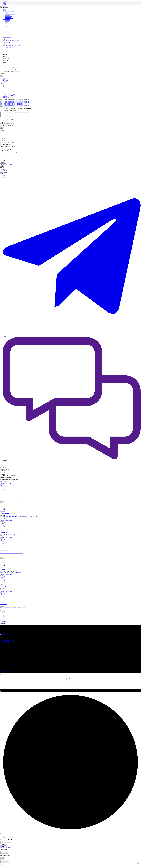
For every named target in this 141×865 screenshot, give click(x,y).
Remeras (6, 22)
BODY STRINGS (8, 17)
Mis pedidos (5, 663)
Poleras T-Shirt (7, 20)
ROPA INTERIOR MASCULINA (9, 11)
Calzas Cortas (7, 25)
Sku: (1, 172)
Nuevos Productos (6, 643)
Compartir (4, 175)
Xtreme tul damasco (4, 532)
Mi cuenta (4, 661)
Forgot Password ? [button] (3, 845)
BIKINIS (6, 12)
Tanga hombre (7, 13)
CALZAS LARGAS (8, 16)
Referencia (2, 469)
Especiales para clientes (9, 18)
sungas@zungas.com (9, 627)
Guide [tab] (4, 132)
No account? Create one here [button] (5, 847)
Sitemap (4, 645)
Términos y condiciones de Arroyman (9, 652)
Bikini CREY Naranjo (7, 47)
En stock (1, 117)
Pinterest (4, 177)
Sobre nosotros (5, 671)
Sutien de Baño (7, 32)
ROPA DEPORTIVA (6, 19)
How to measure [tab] (5, 133)
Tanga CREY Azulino (7, 37)
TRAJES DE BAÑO (6, 642)
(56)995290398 (3, 627)
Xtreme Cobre (3, 586)
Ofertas (4, 644)
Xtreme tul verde (4, 569)
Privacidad (4, 654)
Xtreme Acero (3, 496)
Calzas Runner (7, 24)
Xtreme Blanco (3, 621)
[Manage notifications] (138, 863)
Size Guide (2, 127)
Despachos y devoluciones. (7, 651)
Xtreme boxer (5, 170)
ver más (72, 687)
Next (5, 106)
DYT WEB (17, 689)
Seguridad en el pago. (6, 653)
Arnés (6, 23)
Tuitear (4, 176)
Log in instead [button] (2, 864)
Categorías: (2, 167)
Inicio (4, 169)
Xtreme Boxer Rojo (4, 513)
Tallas (4, 672)
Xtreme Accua (3, 604)
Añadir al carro (3, 163)
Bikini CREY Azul (6, 42)
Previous (2, 106)
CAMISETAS (7, 15)
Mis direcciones (5, 664)
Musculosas (7, 21)
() (6, 80)
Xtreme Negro (3, 550)
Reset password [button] (9, 864)
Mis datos (4, 662)
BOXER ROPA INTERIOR (10, 14)
